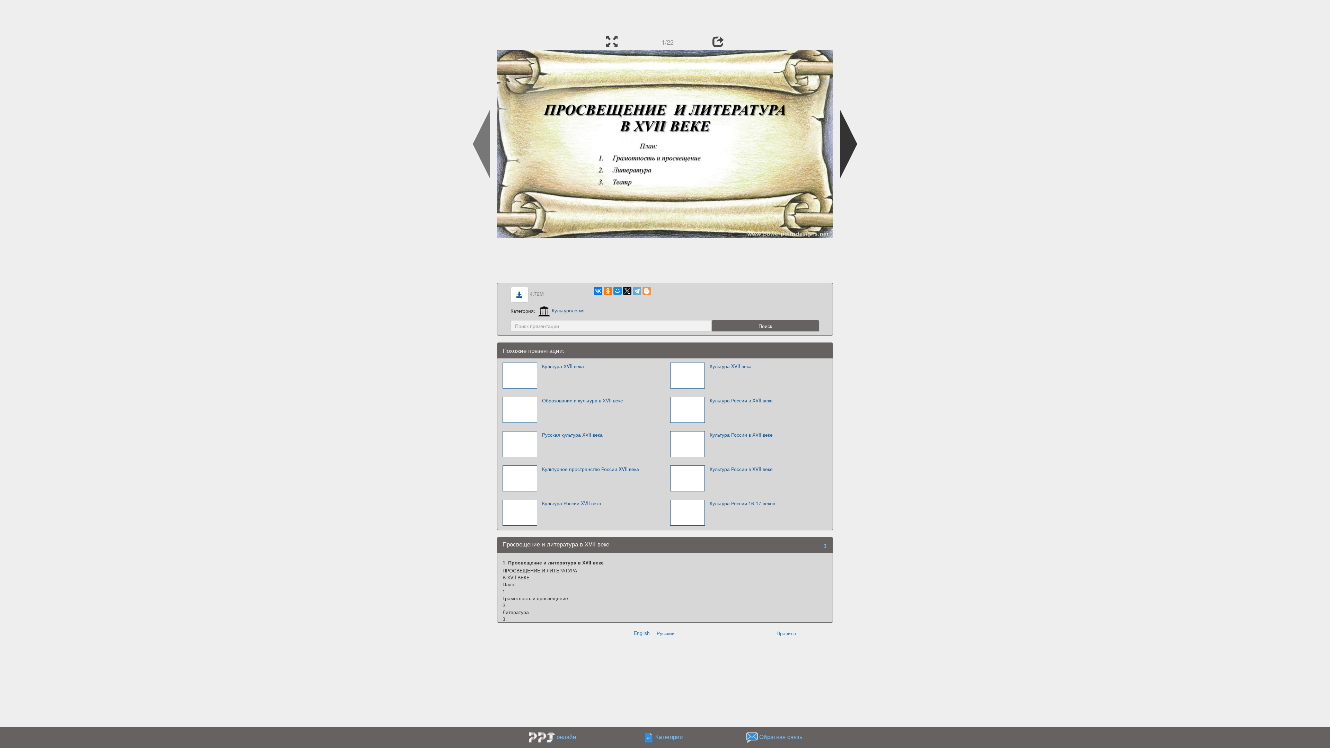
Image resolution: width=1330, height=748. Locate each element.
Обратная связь (781, 736)
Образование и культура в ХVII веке (582, 400)
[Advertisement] (665, 15)
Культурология (568, 310)
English (642, 633)
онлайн (566, 736)
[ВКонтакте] (598, 291)
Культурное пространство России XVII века (590, 468)
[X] (627, 291)
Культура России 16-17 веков (742, 503)
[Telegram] (637, 291)
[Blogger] (646, 291)
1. (505, 562)
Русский (666, 633)
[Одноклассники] (608, 291)
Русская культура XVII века (572, 434)
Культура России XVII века (571, 503)
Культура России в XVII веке (741, 400)
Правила (786, 633)
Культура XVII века (731, 366)
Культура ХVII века (563, 366)
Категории (669, 736)
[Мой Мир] (617, 291)
